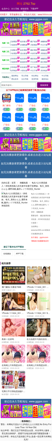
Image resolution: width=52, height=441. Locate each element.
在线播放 (7, 253)
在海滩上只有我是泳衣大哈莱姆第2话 (18, 365)
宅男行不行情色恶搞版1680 (14, 391)
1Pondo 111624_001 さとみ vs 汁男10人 (20, 313)
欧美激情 (23, 67)
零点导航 (24, 75)
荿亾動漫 (23, 53)
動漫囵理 (23, 62)
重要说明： (35, 215)
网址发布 (14, 79)
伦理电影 (13, 70)
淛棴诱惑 (43, 58)
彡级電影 (13, 53)
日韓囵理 (13, 58)
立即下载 (6, 109)
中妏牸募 (33, 53)
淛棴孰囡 (43, 50)
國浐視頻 (33, 41)
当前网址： (35, 226)
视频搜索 (44, 85)
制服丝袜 (43, 67)
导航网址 (5, 77)
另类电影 (43, 70)
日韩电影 (13, 67)
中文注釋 (33, 62)
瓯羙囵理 (23, 58)
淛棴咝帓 (43, 41)
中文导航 (45, 75)
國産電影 (33, 50)
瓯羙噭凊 (23, 41)
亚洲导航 (34, 79)
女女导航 (24, 79)
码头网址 (34, 75)
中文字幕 (33, 70)
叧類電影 (33, 44)
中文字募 (43, 44)
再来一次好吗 (8, 339)
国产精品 (33, 67)
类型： (33, 212)
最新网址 (14, 75)
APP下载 (20, 253)
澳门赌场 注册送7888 (11, 286)
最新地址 (45, 79)
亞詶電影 (13, 41)
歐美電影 (23, 50)
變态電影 (43, 62)
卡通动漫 (23, 70)
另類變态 (43, 53)
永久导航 (15, 8)
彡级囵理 (13, 44)
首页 (14, 182)
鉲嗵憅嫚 (23, 44)
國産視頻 (33, 58)
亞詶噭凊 (13, 50)
